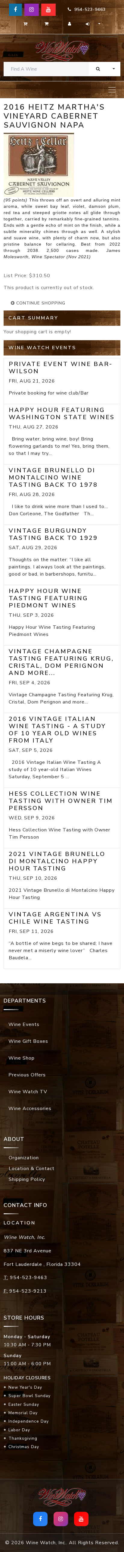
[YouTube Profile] (48, 10)
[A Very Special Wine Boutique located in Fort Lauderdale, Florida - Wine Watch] (62, 50)
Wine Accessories (29, 1108)
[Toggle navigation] (112, 90)
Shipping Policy (27, 1179)
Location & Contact (31, 1168)
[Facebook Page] (15, 10)
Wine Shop (21, 1058)
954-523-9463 (88, 9)
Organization (24, 1157)
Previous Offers (27, 1075)
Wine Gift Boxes (28, 1041)
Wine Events (23, 1024)
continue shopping (40, 303)
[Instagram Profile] (31, 10)
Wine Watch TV (27, 1091)
